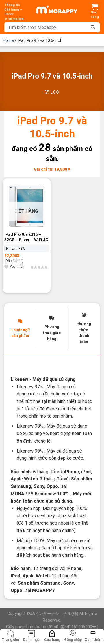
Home (8, 40)
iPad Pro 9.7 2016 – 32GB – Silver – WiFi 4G (26, 237)
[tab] (20, 328)
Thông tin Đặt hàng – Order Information (14, 12)
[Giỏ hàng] (95, 11)
